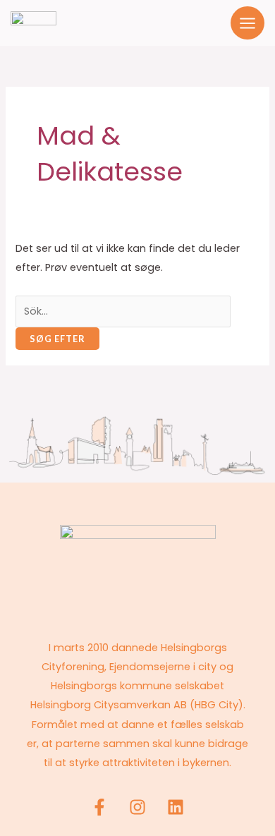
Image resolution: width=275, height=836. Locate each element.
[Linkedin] (175, 807)
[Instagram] (137, 807)
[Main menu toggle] (247, 23)
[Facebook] (99, 807)
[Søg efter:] (123, 311)
